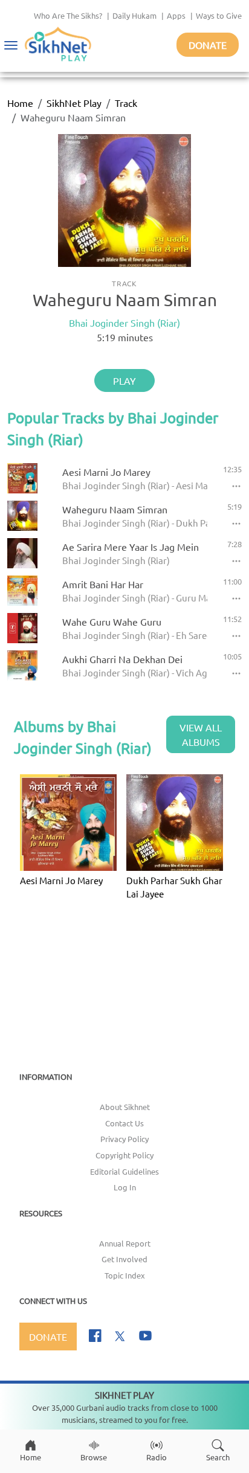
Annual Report (124, 1243)
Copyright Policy (124, 1155)
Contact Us (124, 1123)
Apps (176, 15)
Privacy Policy (124, 1139)
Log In (125, 1187)
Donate (208, 45)
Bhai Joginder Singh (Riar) (124, 322)
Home (20, 103)
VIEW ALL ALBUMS (200, 734)
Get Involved (124, 1259)
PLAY (124, 380)
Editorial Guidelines (124, 1171)
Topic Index (125, 1275)
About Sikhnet (125, 1107)
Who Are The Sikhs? (68, 15)
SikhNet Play (74, 103)
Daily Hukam (134, 15)
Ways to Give (219, 15)
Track (126, 103)
